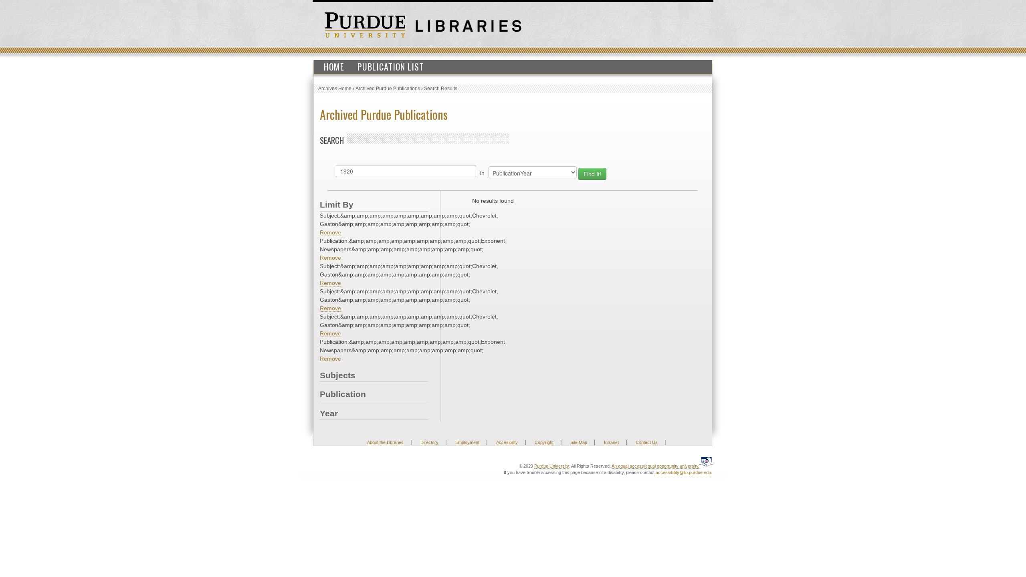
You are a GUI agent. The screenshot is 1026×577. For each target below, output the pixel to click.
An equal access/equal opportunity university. (655, 466)
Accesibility (507, 442)
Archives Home (334, 88)
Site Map (578, 442)
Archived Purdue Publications (387, 88)
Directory (429, 442)
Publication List (390, 66)
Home (334, 66)
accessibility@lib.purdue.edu (683, 472)
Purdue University (551, 466)
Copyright (544, 442)
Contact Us (647, 442)
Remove (330, 232)
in (482, 173)
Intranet (611, 442)
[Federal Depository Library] (706, 461)
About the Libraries (385, 442)
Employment (467, 442)
